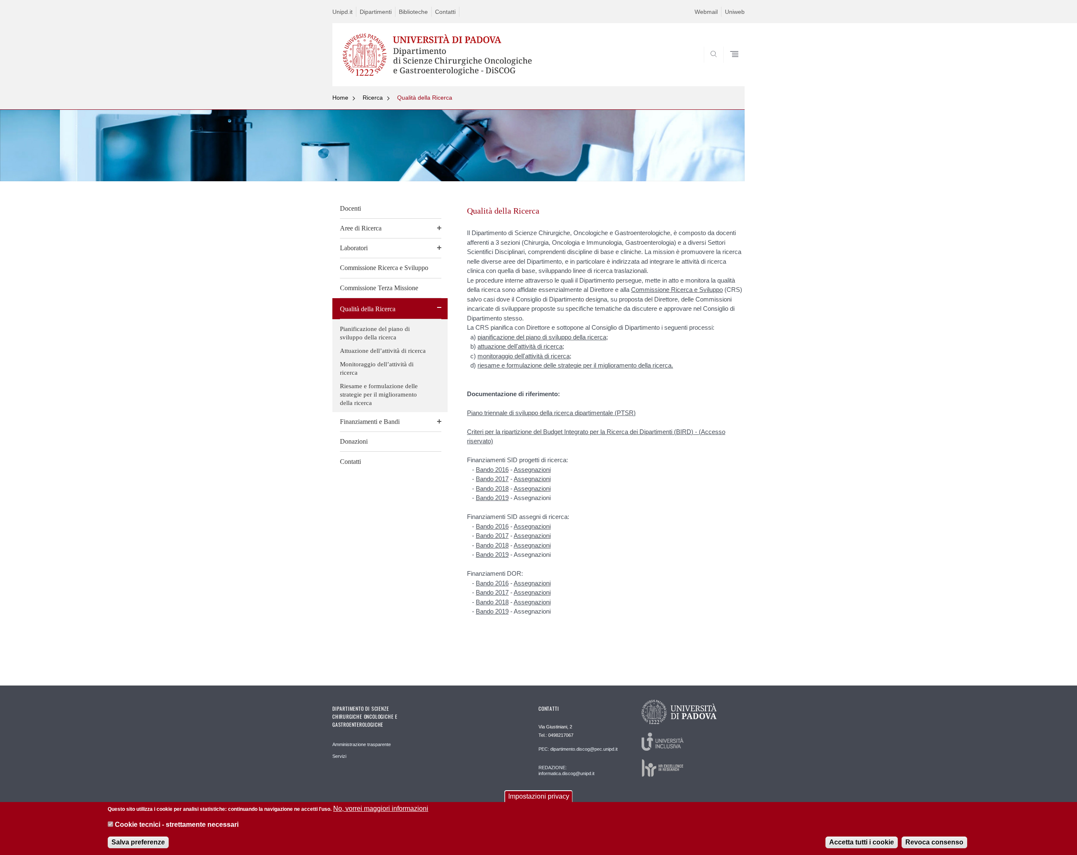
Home (340, 97)
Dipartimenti (376, 11)
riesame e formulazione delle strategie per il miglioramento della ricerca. (575, 365)
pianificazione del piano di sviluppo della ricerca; (542, 337)
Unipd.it (342, 11)
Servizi (339, 756)
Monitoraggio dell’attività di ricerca (377, 368)
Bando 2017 (492, 478)
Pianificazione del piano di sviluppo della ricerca (375, 333)
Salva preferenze (138, 842)
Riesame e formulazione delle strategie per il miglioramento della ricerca (379, 394)
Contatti (445, 11)
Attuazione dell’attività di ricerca (383, 350)
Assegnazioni (532, 469)
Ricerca (373, 97)
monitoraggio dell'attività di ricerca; (524, 356)
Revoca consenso (934, 842)
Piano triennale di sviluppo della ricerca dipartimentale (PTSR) (551, 412)
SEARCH (729, 66)
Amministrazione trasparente (361, 744)
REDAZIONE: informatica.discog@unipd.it (566, 770)
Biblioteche (413, 11)
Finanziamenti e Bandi (370, 421)
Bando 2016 (492, 469)
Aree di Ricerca (361, 228)
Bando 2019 (492, 497)
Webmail (706, 11)
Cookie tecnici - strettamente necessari (177, 825)
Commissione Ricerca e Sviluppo (384, 267)
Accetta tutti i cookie (861, 842)
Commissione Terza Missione (379, 287)
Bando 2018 (492, 488)
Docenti (350, 208)
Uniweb (735, 11)
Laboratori (354, 247)
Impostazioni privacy (538, 796)
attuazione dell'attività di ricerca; (520, 346)
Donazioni (354, 441)
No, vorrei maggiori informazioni (380, 808)
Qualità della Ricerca (424, 97)
